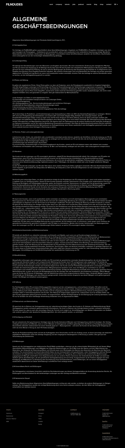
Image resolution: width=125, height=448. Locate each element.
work (51, 4)
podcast (81, 4)
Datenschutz (9, 416)
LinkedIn (40, 421)
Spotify (40, 424)
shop (101, 4)
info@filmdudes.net (75, 413)
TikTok (40, 419)
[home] (14, 4)
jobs (73, 4)
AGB (7, 421)
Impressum (9, 413)
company (59, 4)
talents (67, 4)
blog (95, 4)
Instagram (41, 413)
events (89, 4)
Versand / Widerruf (11, 419)
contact (108, 4)
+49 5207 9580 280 (75, 415)
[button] (117, 4)
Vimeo (40, 416)
